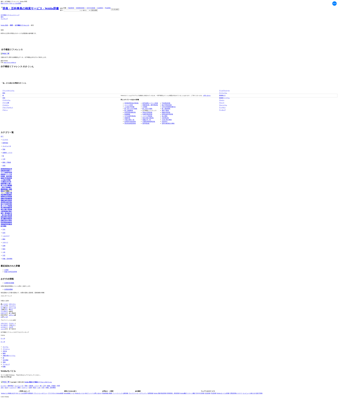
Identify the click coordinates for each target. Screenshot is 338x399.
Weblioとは (4, 393)
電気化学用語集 (147, 112)
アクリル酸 (5, 102)
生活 (3, 232)
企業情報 (125, 393)
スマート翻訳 (191, 393)
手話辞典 (108, 8)
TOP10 (3, 335)
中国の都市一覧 (129, 119)
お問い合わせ (206, 95)
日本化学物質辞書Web (169, 107)
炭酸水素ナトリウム (9, 355)
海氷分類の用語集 (148, 118)
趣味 (3, 239)
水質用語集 (165, 118)
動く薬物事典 (128, 110)
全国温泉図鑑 (8, 289)
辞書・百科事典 (7, 258)
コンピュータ (6, 146)
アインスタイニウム (8, 90)
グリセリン (6, 349)
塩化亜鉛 (5, 360)
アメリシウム (223, 93)
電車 (3, 149)
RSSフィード (89, 393)
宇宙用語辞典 (166, 103)
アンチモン (222, 107)
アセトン (5, 110)
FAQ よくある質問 (15, 3)
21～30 (3, 341)
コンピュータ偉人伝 (248, 393)
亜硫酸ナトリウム (224, 98)
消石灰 (5, 351)
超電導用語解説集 (130, 112)
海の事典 (164, 116)
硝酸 (4, 366)
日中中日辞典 (91, 8)
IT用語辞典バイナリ (235, 393)
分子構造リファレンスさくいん (42, 382)
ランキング (4, 18)
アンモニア (222, 110)
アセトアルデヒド (7, 107)
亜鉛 (3, 93)
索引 (2, 17)
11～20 (3, 338)
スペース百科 (128, 105)
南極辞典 (127, 118)
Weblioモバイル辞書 (223, 393)
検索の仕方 (11, 393)
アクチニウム (6, 100)
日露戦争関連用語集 (148, 121)
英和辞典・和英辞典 (173, 393)
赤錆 (3, 98)
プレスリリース (133, 393)
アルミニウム (223, 105)
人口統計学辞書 (129, 107)
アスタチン (5, 105)
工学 (3, 159)
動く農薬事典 (166, 108)
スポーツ (5, 242)
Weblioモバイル (79, 393)
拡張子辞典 (258, 393)
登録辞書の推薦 (107, 393)
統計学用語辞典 (167, 105)
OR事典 (144, 107)
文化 (3, 229)
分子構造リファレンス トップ (10, 15)
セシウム (5, 347)
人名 (3, 252)
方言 (3, 255)
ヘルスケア (6, 236)
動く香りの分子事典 (130, 108)
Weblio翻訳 (183, 393)
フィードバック (117, 393)
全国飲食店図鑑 (9, 283)
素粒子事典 (165, 110)
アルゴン (221, 100)
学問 (11, 25)
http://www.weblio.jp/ (10, 62)
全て (2, 136)
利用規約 (30, 393)
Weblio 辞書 (4, 25)
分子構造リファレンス (22, 25)
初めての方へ (5, 3)
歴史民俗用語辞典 (130, 123)
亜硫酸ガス (222, 95)
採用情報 (150, 393)
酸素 (4, 353)
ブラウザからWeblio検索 (55, 393)
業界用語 (5, 143)
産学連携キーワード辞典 (150, 103)
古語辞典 (100, 8)
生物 (3, 245)
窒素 (4, 362)
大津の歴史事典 (167, 119)
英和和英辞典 (80, 8)
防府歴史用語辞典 (130, 121)
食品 (3, 249)
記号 (11, 327)
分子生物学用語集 (130, 116)
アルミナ (221, 102)
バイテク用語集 (147, 116)
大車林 (6, 270)
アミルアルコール (224, 90)
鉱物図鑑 (127, 114)
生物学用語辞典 (147, 114)
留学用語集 (145, 123)
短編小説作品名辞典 (10, 271)
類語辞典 (71, 8)
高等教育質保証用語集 (131, 103)
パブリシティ (143, 393)
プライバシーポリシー (40, 393)
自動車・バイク (7, 152)
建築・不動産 (6, 162)
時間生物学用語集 (167, 114)
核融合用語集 (166, 112)
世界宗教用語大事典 (168, 123)
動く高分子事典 (147, 108)
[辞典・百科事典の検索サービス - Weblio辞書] (30, 8)
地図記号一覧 (146, 119)
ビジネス (5, 139)
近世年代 (164, 121)
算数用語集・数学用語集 (150, 105)
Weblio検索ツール (68, 393)
